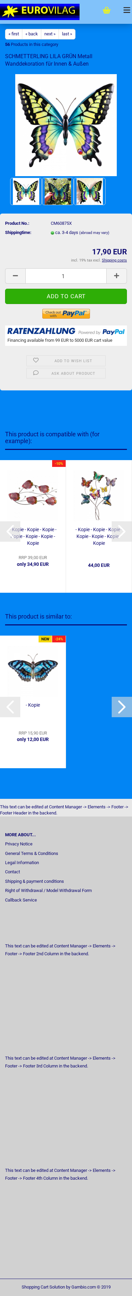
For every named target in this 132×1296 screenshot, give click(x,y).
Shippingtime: (18, 232)
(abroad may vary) (94, 233)
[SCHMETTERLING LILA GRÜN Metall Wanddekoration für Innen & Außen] (66, 125)
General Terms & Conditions (31, 853)
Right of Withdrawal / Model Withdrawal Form (48, 890)
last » (67, 33)
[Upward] (113, 1285)
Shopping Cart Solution (43, 1287)
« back (31, 33)
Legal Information (22, 862)
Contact (12, 871)
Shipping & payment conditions (34, 881)
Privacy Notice (18, 843)
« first (13, 33)
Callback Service (21, 900)
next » (50, 33)
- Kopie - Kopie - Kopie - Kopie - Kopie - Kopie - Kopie (33, 536)
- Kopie (33, 705)
